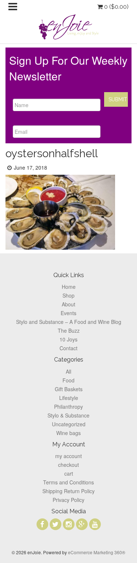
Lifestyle (68, 397)
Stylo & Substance (68, 415)
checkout (68, 464)
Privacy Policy (68, 499)
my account (68, 456)
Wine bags (68, 433)
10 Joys (68, 339)
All (68, 371)
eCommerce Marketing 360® (96, 552)
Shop (68, 295)
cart (68, 473)
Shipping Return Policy (68, 491)
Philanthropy (68, 406)
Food (68, 380)
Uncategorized (68, 424)
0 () (116, 6)
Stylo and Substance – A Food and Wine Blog (68, 321)
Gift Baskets (69, 389)
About (68, 304)
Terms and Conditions (68, 482)
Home (69, 286)
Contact (68, 348)
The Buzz (69, 330)
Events (68, 313)
